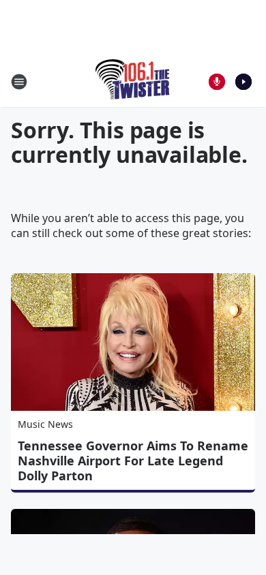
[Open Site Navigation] (19, 82)
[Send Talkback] (217, 82)
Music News (45, 424)
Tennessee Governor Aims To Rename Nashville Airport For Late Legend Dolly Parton (133, 460)
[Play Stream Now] (243, 82)
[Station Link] (133, 81)
